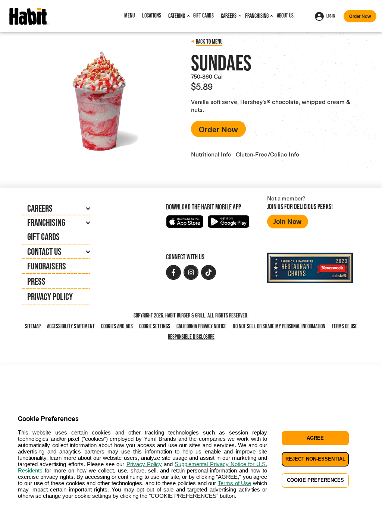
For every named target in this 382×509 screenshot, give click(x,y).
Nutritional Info (211, 154)
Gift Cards (203, 15)
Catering (176, 15)
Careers (229, 15)
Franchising (257, 15)
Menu (129, 15)
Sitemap (33, 326)
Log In (330, 16)
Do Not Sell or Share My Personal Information (280, 327)
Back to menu (209, 41)
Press (36, 281)
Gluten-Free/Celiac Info (267, 154)
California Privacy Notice (202, 327)
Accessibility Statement (71, 326)
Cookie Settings (154, 326)
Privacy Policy (50, 296)
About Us (285, 15)
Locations (151, 15)
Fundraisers (46, 266)
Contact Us (44, 251)
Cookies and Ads (118, 327)
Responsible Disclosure (191, 336)
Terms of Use (344, 326)
